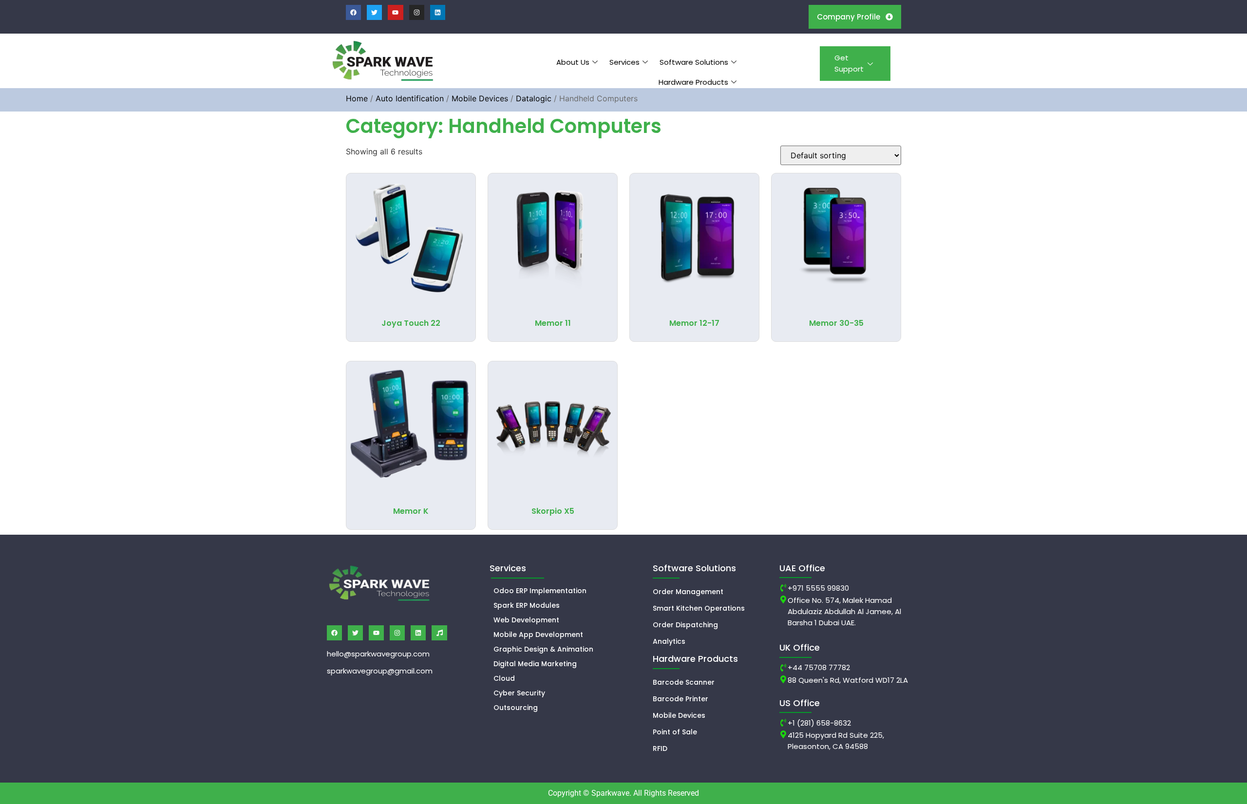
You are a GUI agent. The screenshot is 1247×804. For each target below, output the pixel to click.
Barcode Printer (680, 699)
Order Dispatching (685, 625)
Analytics (669, 641)
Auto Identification (410, 98)
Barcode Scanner (684, 682)
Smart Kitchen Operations (699, 608)
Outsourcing (515, 707)
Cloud (504, 678)
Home (357, 98)
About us (572, 62)
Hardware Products (693, 82)
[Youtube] (395, 12)
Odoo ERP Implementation (539, 591)
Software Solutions (694, 62)
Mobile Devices (480, 98)
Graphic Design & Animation (543, 649)
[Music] (439, 632)
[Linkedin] (437, 12)
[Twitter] (374, 12)
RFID (660, 748)
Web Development (526, 620)
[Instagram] (416, 12)
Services (624, 62)
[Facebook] (353, 12)
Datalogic (533, 98)
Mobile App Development (538, 634)
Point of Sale (675, 732)
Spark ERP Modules (526, 605)
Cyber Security (519, 693)
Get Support (849, 63)
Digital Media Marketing (535, 664)
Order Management (688, 592)
